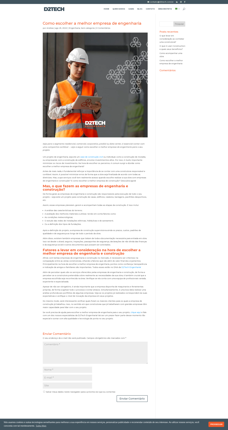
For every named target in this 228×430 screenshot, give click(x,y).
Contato (150, 9)
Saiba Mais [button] (41, 426)
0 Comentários (103, 28)
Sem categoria (87, 28)
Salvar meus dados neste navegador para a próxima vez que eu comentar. (81, 392)
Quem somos (119, 9)
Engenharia (74, 28)
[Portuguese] (177, 11)
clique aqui (135, 312)
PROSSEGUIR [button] (216, 424)
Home (106, 9)
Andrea (50, 28)
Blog (139, 9)
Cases (131, 9)
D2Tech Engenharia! (131, 267)
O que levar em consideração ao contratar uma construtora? (172, 39)
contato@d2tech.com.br (161, 2)
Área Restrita (165, 9)
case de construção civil (91, 157)
